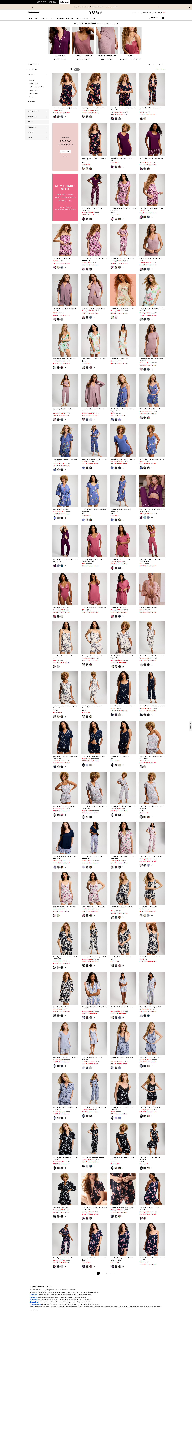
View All (32, 80)
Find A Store (160, 69)
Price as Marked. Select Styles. (106, 23)
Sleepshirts (33, 90)
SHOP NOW (65, 151)
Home (30, 64)
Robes (31, 97)
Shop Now (110, 7)
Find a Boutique (157, 12)
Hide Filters (33, 69)
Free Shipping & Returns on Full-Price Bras (88, 7)
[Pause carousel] (190, 7)
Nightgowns (33, 93)
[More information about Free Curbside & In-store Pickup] (72, 69)
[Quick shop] (65, 117)
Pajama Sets (33, 84)
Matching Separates (36, 87)
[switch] (77, 69)
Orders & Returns (146, 12)
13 (114, 1273)
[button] (163, 18)
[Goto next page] (118, 1273)
